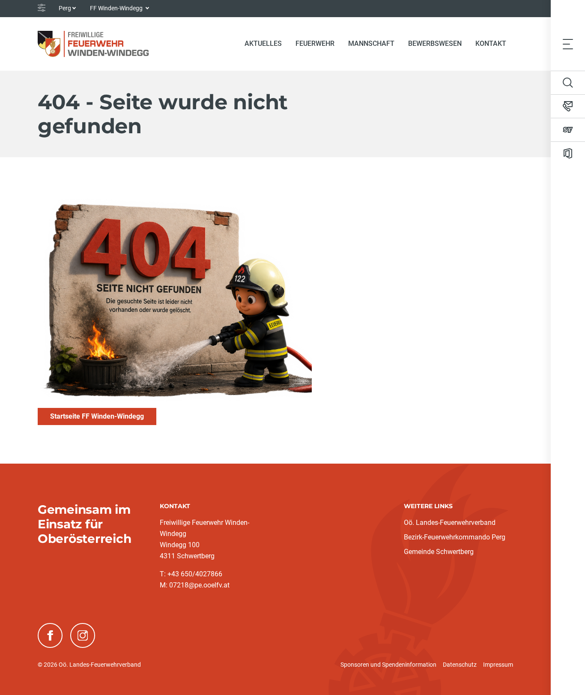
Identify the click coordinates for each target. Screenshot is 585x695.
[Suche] (568, 82)
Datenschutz (460, 664)
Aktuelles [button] (263, 43)
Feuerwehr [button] (314, 43)
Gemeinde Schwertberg (439, 552)
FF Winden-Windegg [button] (117, 8)
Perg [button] (65, 8)
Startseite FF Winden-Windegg (97, 416)
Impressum (498, 664)
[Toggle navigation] (568, 43)
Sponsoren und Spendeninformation (388, 664)
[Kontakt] (568, 106)
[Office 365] (568, 153)
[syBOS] (568, 129)
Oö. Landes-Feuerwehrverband (449, 522)
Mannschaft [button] (371, 43)
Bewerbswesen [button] (435, 43)
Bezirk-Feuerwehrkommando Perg (454, 537)
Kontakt (490, 43)
